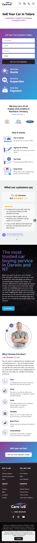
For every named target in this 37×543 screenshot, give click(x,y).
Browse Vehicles (7, 465)
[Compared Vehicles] (24, 3)
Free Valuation (24, 471)
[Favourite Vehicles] (20, 3)
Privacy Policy (24, 484)
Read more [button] (8, 215)
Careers (4, 481)
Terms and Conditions (26, 489)
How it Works (24, 465)
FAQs (3, 471)
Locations (5, 487)
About (5, 476)
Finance (23, 476)
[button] (2, 216)
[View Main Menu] (33, 3)
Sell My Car (25, 460)
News (3, 484)
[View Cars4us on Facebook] (13, 509)
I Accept (18, 538)
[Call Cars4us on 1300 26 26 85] (29, 3)
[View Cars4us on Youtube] (23, 509)
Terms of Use (24, 487)
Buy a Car (6, 460)
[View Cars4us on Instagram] (18, 509)
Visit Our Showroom (8, 468)
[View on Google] (4, 227)
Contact (4, 489)
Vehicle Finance (24, 481)
